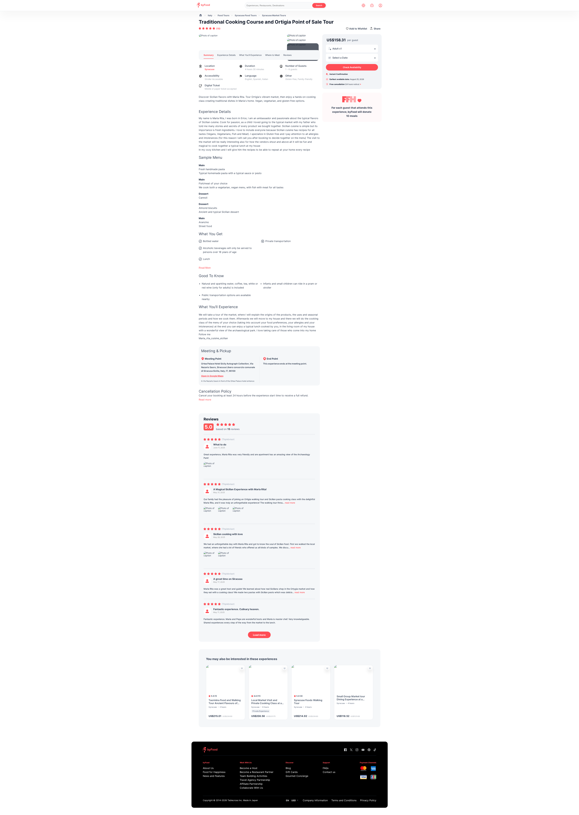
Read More (205, 268)
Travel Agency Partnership (255, 779)
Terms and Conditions (343, 800)
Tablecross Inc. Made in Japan (243, 800)
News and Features (214, 775)
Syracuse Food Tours (246, 15)
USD (293, 800)
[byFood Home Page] (203, 6)
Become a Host (248, 768)
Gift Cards (292, 772)
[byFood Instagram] (357, 750)
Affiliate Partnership (251, 783)
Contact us (329, 772)
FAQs (325, 768)
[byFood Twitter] (351, 750)
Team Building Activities (253, 775)
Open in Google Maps (212, 376)
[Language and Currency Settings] (363, 5)
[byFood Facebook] (345, 750)
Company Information (315, 800)
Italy (210, 15)
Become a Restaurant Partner (256, 772)
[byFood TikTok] (374, 750)
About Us (208, 768)
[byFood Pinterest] (369, 750)
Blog (288, 768)
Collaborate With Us (251, 787)
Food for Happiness (214, 772)
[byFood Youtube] (363, 750)
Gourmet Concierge (297, 775)
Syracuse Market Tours (274, 15)
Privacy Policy (368, 800)
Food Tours (223, 15)
